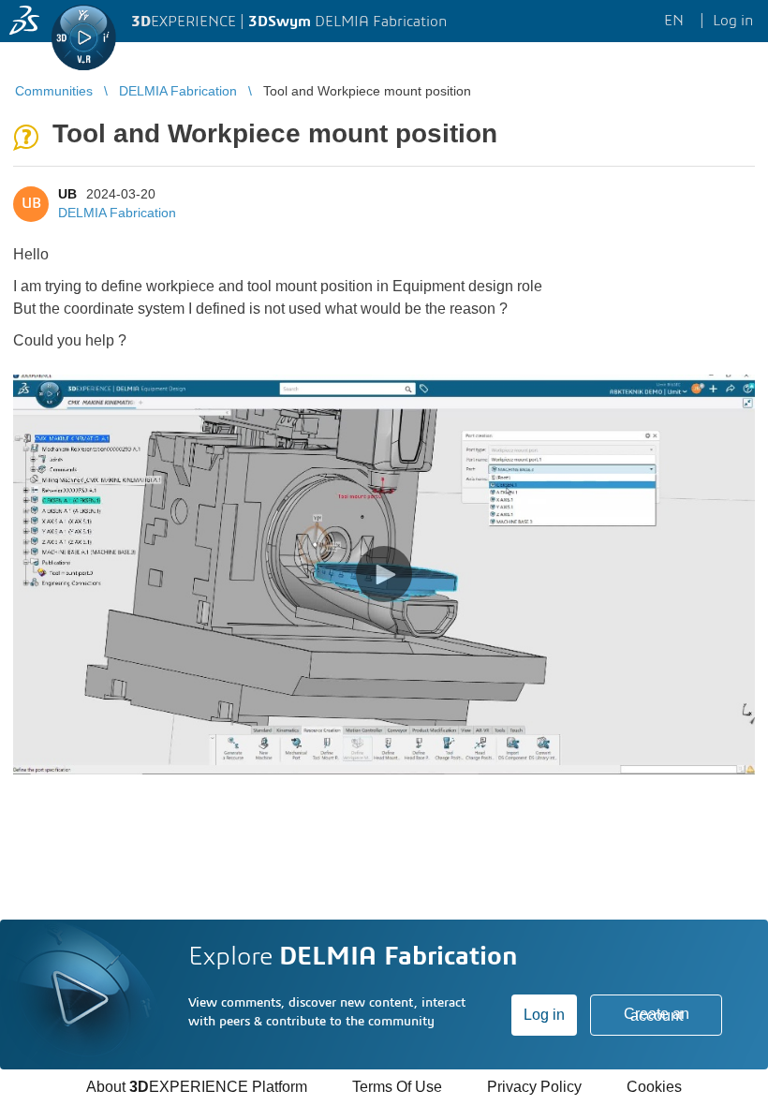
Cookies (654, 1087)
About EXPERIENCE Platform (196, 1087)
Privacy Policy (534, 1087)
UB (67, 193)
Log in (544, 1015)
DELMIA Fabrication (117, 212)
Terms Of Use (397, 1087)
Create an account (656, 1015)
